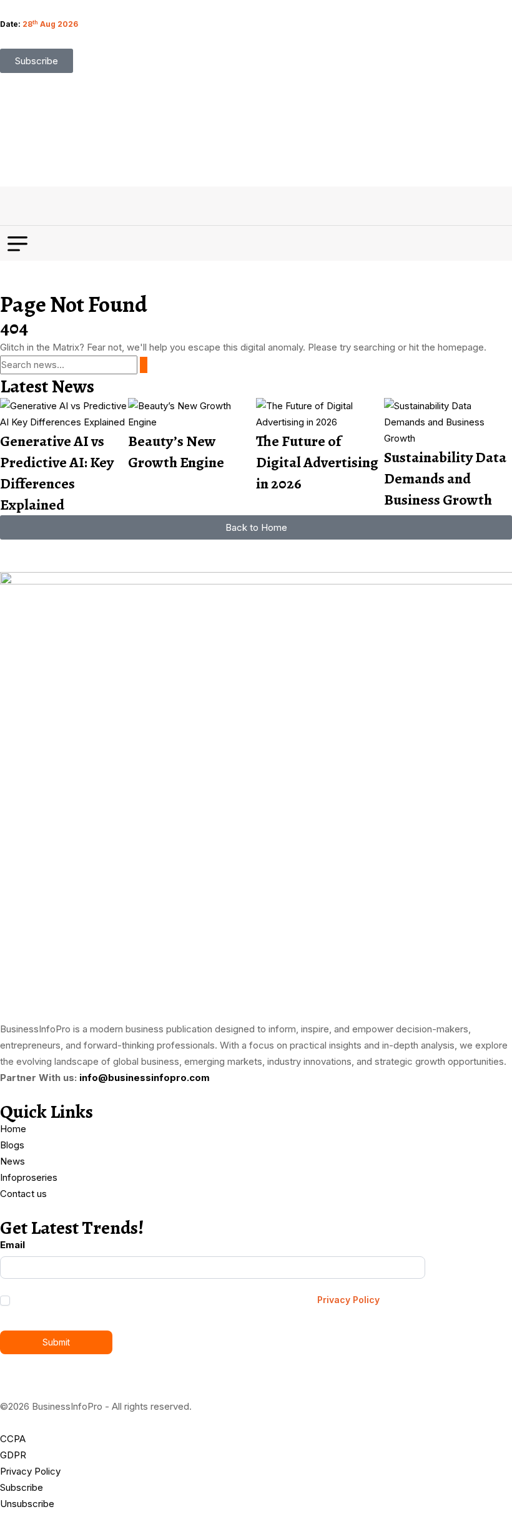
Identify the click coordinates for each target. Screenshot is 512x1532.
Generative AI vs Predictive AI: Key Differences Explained (57, 473)
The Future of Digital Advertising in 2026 (317, 462)
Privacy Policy (348, 1299)
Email (12, 1245)
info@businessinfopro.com (144, 1078)
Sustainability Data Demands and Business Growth (445, 478)
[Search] (143, 365)
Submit (56, 1342)
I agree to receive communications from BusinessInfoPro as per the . (197, 1299)
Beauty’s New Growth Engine (176, 451)
